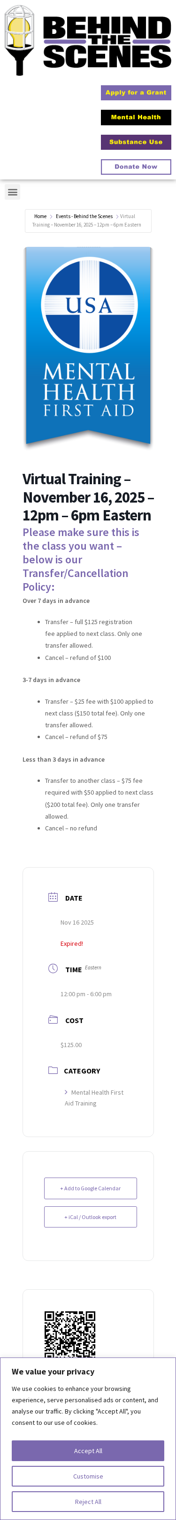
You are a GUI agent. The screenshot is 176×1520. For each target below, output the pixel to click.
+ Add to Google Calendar (90, 1188)
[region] (88, 1438)
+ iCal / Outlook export (90, 1216)
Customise (88, 1476)
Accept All (88, 1451)
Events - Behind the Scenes (84, 216)
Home (40, 216)
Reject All (88, 1501)
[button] (12, 192)
